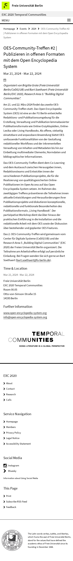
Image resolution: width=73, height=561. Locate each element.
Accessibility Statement (18, 443)
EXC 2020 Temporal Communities (24, 14)
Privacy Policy (13, 432)
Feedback (11, 507)
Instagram (13, 465)
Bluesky (12, 470)
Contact (10, 388)
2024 (33, 28)
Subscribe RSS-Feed (16, 501)
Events (23, 28)
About (9, 383)
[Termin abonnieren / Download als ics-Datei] (36, 80)
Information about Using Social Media (20, 478)
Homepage (9, 28)
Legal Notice (12, 438)
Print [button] (8, 496)
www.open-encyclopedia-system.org (25, 313)
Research (11, 394)
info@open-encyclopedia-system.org (25, 317)
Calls (8, 399)
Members (11, 427)
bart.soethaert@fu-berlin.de (33, 260)
